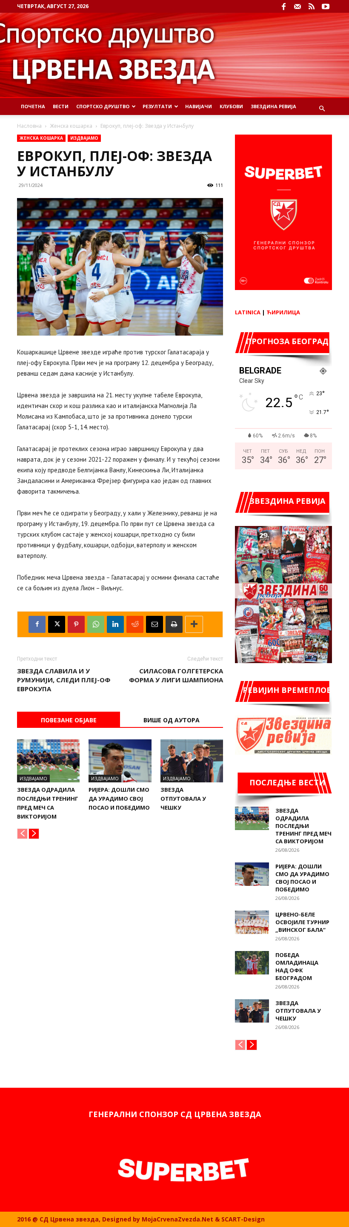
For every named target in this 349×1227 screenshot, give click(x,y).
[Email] (154, 624)
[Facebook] (283, 6)
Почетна (33, 106)
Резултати (157, 106)
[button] (322, 109)
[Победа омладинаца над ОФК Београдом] (252, 962)
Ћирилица (283, 312)
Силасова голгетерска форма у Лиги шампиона (176, 675)
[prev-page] (22, 833)
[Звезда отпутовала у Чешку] (191, 760)
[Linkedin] (115, 624)
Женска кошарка (71, 125)
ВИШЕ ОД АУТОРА (171, 720)
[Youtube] (325, 6)
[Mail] (297, 6)
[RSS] (311, 6)
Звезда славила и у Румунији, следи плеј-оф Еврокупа (63, 680)
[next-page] (34, 833)
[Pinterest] (76, 624)
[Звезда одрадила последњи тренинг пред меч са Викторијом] (48, 760)
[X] (56, 624)
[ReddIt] (134, 624)
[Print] (174, 624)
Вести (61, 106)
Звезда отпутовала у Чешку (183, 798)
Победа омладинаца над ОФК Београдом (296, 966)
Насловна (29, 125)
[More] (194, 624)
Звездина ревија (273, 106)
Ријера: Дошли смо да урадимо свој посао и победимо (119, 798)
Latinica (247, 312)
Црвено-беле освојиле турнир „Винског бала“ (302, 922)
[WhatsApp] (95, 624)
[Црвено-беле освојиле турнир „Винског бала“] (252, 922)
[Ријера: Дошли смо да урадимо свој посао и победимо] (120, 760)
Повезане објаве (69, 720)
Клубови (231, 106)
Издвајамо (84, 138)
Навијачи (198, 106)
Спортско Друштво (102, 106)
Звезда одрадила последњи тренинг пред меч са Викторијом (303, 826)
